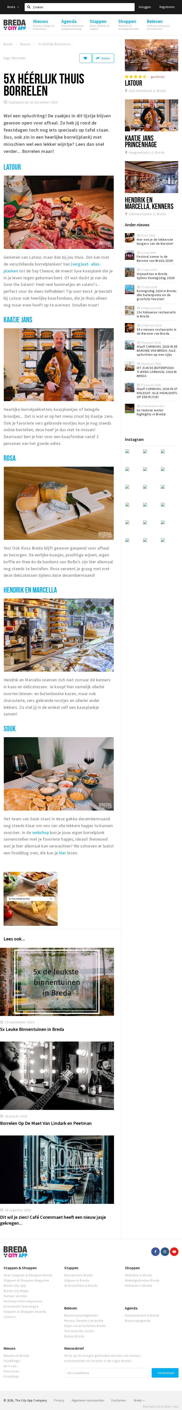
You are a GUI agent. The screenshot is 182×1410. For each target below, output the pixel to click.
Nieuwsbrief (74, 1348)
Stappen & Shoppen (20, 1267)
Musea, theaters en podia (83, 1320)
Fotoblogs (11, 1376)
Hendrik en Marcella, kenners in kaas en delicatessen (149, 209)
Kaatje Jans (18, 319)
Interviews (12, 1371)
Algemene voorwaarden (88, 1400)
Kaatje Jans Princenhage (141, 141)
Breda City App (15, 1285)
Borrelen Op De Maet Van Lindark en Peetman (46, 1123)
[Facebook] (155, 1251)
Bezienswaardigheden (81, 1315)
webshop (40, 832)
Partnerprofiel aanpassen (23, 1301)
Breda (11, 7)
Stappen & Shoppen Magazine (26, 1280)
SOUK (10, 728)
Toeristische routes (79, 1331)
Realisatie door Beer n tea (160, 1407)
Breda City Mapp (16, 1291)
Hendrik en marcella (30, 590)
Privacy (59, 1400)
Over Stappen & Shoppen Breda (28, 1275)
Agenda (131, 1308)
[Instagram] (165, 1251)
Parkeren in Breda (138, 1285)
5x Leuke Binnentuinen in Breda (32, 1029)
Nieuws (9, 1348)
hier (62, 853)
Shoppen (132, 1267)
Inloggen (145, 7)
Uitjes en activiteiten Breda (85, 1326)
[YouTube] (174, 1251)
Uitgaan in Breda (76, 1280)
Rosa (10, 458)
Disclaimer (118, 1400)
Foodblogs (12, 1361)
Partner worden (15, 1296)
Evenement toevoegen (21, 1306)
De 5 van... (11, 1366)
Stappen (71, 1267)
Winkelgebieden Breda (142, 1280)
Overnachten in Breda (80, 1285)
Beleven (70, 1308)
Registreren (167, 7)
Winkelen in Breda (138, 1275)
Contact (9, 1317)
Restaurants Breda (78, 1275)
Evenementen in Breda (142, 1315)
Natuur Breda (74, 1336)
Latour (12, 167)
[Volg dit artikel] (85, 58)
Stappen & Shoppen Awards (25, 1311)
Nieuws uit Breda (16, 1355)
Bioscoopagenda (138, 1320)
